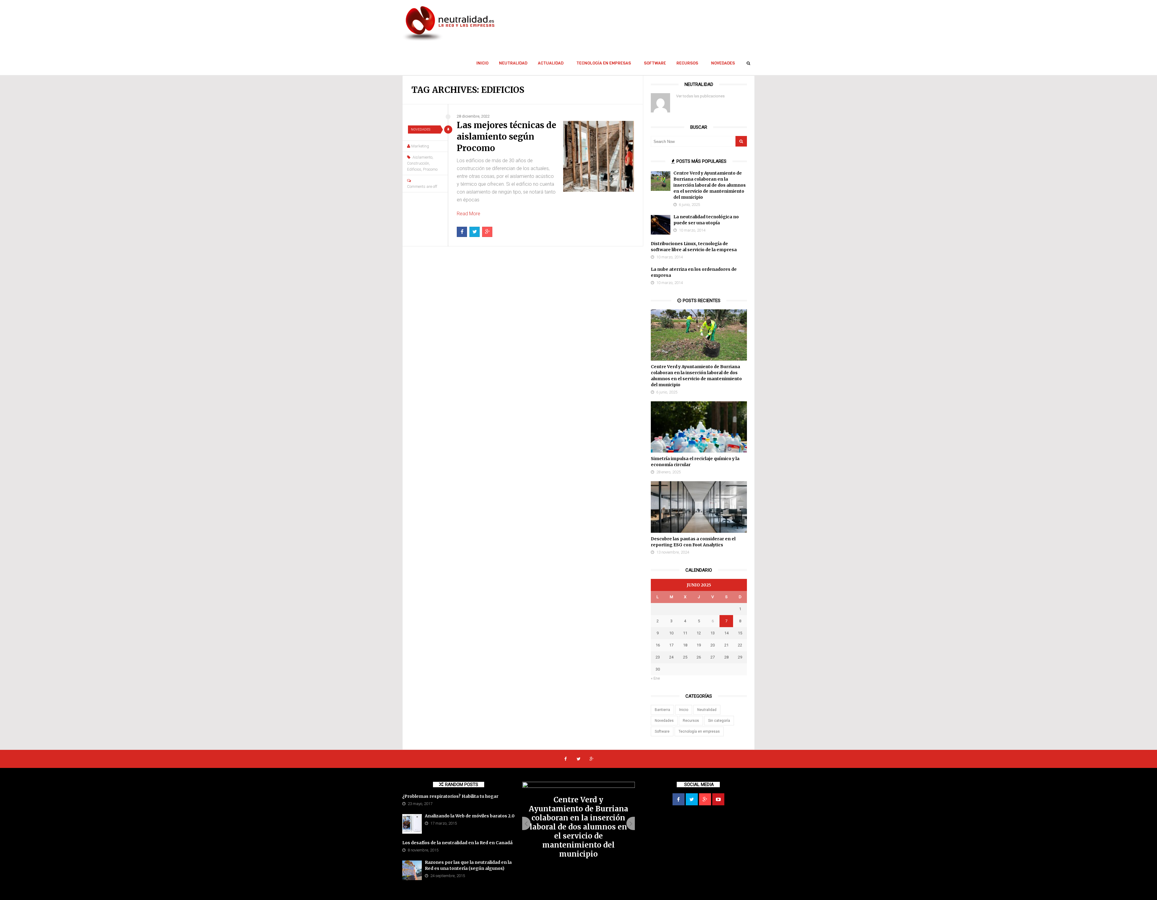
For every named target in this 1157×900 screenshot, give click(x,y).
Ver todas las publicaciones (700, 96)
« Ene (655, 678)
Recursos (687, 63)
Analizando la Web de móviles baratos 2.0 (470, 816)
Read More (468, 213)
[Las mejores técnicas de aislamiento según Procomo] (598, 156)
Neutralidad (513, 63)
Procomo (430, 169)
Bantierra (662, 710)
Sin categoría (719, 720)
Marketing (420, 146)
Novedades (723, 63)
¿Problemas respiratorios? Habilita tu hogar (450, 796)
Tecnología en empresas (603, 63)
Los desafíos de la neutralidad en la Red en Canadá (457, 842)
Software (655, 63)
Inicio (482, 63)
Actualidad (550, 63)
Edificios (414, 169)
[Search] (741, 141)
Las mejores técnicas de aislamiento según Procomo (506, 136)
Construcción (418, 163)
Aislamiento (422, 157)
